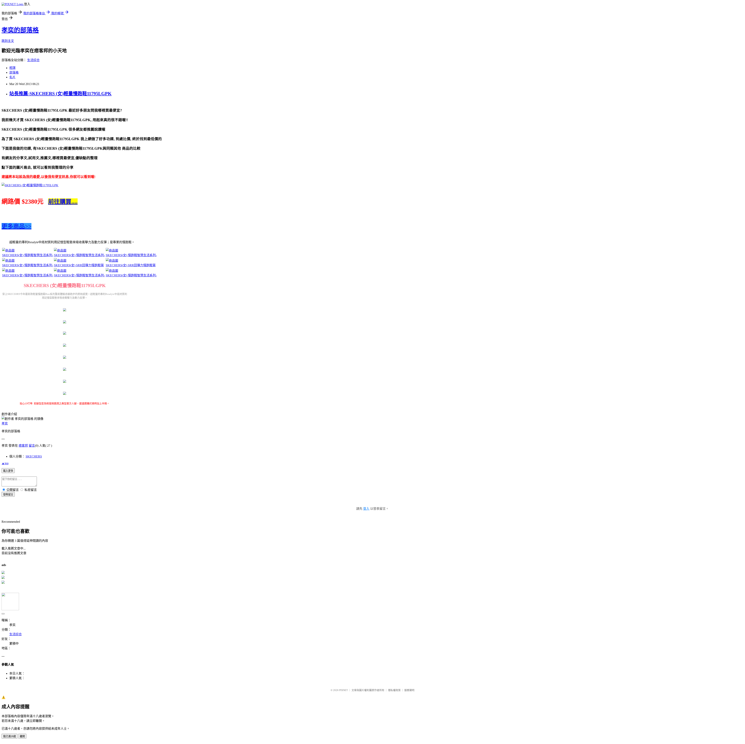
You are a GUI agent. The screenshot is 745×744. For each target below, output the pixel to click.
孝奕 (5, 423)
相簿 (12, 67)
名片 (12, 77)
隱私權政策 (394, 690)
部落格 (14, 72)
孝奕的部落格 (20, 30)
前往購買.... (63, 201)
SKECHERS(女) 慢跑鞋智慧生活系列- (27, 255)
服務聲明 (409, 690)
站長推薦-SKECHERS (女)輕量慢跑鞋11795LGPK (60, 93)
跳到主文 (8, 41)
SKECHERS (34, 456)
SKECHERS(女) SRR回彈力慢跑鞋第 (79, 265)
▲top (5, 463)
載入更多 (8, 470)
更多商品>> (16, 226)
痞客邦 (23, 445)
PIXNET (343, 690)
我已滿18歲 (9, 736)
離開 (22, 736)
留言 (32, 445)
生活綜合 (33, 60)
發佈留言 (8, 494)
